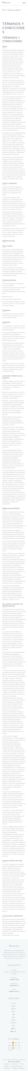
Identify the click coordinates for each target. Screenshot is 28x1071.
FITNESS (13, 1020)
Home (4, 10)
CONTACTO (13, 1023)
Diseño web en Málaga (14, 1061)
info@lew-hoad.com (17, 94)
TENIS (13, 1014)
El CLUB (13, 1003)
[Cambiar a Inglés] (14, 1029)
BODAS (13, 1006)
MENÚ (13, 1011)
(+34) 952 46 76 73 (14, 985)
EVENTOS (13, 1009)
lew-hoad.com (21, 56)
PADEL (13, 1017)
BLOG (13, 1025)
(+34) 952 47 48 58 (14, 979)
